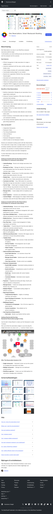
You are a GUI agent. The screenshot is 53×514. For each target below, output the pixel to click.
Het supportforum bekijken (43, 114)
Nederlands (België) (9, 504)
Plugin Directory (4, 5)
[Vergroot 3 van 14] (9, 395)
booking (49, 71)
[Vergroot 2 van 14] (9, 388)
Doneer (42, 485)
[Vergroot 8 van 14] (21, 396)
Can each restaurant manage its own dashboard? (13, 442)
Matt (3, 494)
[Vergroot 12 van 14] (32, 396)
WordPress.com (5, 491)
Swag (42, 487)
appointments (48, 68)
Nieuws (3, 482)
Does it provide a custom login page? (10, 454)
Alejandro (14, 35)
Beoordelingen (12, 41)
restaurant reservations (47, 73)
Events (41, 482)
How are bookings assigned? (8, 430)
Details (4, 41)
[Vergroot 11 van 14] (32, 389)
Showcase (16, 480)
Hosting (3, 485)
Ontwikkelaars (30, 485)
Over (2, 480)
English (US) (49, 65)
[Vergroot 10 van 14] (32, 381)
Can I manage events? (6, 434)
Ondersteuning (48, 41)
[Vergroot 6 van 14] (21, 381)
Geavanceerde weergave (43, 80)
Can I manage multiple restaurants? (9, 438)
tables (50, 76)
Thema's (16, 482)
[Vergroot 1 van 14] (9, 381)
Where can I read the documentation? (10, 426)
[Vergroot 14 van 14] (32, 410)
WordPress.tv (31, 487)
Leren (28, 480)
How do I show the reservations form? (10, 422)
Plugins (16, 485)
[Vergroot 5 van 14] (9, 409)
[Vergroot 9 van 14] (21, 403)
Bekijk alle (49, 104)
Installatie (21, 41)
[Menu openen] (51, 2)
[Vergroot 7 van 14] (21, 389)
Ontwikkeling (29, 41)
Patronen (16, 487)
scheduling (46, 76)
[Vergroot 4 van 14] (9, 402)
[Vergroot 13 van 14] (32, 403)
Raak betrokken (44, 480)
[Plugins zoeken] (15, 10)
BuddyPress (4, 498)
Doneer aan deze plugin (42, 127)
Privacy (3, 487)
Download (48, 34)
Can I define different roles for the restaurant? (12, 450)
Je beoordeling (40, 104)
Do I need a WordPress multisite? (9, 446)
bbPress (4, 496)
